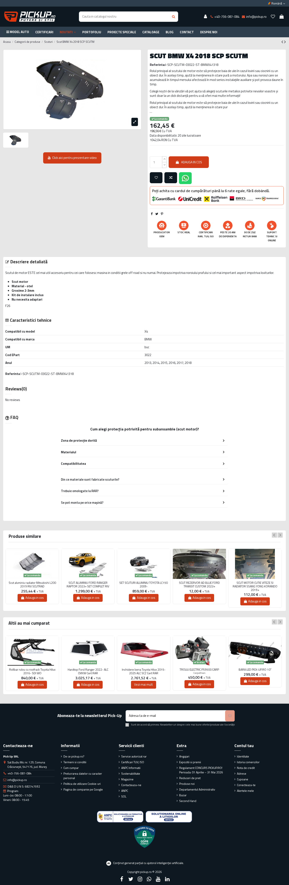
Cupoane (242, 779)
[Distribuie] (152, 213)
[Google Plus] (149, 879)
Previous (274, 535)
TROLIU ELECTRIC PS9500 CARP (199, 669)
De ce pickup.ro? (73, 756)
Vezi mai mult (143, 684)
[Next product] (285, 41)
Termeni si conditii (74, 762)
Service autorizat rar (134, 756)
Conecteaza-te (246, 785)
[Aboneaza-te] (230, 715)
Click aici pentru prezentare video (74, 157)
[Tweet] (156, 213)
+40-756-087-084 (19, 773)
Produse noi (187, 783)
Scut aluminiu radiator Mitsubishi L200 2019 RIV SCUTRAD (32, 584)
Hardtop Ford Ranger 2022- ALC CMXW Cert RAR (88, 671)
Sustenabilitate (130, 773)
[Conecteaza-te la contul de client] (205, 16)
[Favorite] (273, 16)
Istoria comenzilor (248, 762)
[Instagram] (139, 879)
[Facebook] (121, 879)
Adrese (241, 773)
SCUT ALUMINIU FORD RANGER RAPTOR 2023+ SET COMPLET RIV (88, 584)
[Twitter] (130, 879)
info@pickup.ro (17, 780)
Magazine (127, 779)
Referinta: (157, 64)
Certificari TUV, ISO (132, 762)
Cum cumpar (71, 768)
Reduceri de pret (190, 778)
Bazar (183, 795)
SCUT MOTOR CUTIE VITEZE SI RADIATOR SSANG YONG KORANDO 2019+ (255, 586)
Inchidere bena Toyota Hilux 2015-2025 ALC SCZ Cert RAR (143, 671)
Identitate (243, 756)
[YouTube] (158, 879)
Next (280, 535)
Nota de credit (246, 768)
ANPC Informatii (130, 768)
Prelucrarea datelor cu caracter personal (82, 775)
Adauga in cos (191, 162)
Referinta (12, 374)
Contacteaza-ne (131, 785)
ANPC (124, 790)
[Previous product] (282, 41)
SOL (123, 796)
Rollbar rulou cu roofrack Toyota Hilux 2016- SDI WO (32, 671)
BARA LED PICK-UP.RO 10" (255, 669)
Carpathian (199, 673)
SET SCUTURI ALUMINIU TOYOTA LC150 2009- (143, 584)
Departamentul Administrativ (197, 789)
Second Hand (187, 801)
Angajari (184, 756)
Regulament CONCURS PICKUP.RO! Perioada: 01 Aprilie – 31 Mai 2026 (201, 770)
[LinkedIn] (167, 879)
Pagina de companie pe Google (83, 789)
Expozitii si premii (190, 762)
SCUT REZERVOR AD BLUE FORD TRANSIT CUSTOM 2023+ (199, 584)
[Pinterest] (162, 213)
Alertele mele (245, 790)
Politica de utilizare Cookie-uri (82, 783)
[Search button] (173, 16)
